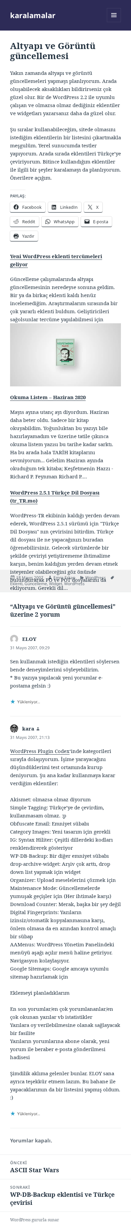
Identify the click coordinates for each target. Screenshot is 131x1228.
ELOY (29, 638)
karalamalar (32, 15)
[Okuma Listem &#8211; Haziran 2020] (65, 354)
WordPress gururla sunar (34, 1220)
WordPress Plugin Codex (40, 751)
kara (28, 728)
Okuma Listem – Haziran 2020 (48, 397)
